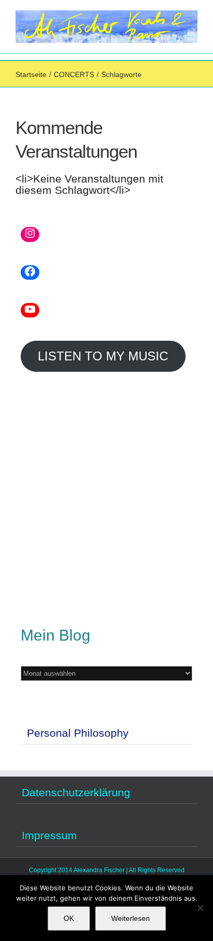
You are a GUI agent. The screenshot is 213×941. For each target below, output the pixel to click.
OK (69, 918)
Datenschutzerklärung (76, 792)
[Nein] (200, 908)
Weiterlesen (130, 918)
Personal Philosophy (78, 733)
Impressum (49, 835)
